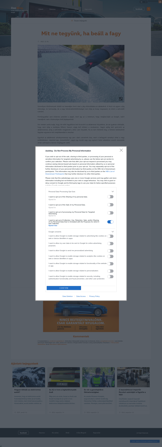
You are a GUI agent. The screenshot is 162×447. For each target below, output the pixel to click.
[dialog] (81, 223)
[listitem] (81, 191)
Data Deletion (67, 296)
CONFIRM (64, 288)
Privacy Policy (94, 296)
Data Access (81, 296)
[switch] (110, 196)
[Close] (122, 151)
